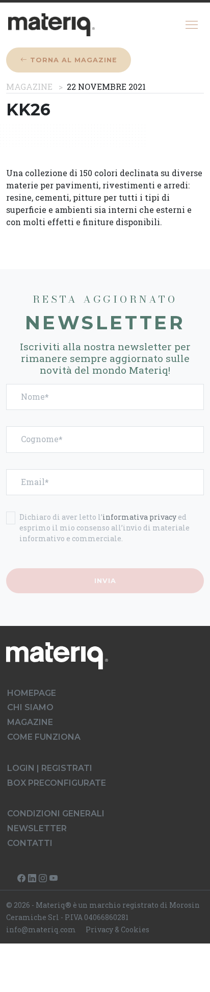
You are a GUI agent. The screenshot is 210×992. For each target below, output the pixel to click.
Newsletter (37, 828)
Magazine (29, 86)
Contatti (29, 843)
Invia (105, 581)
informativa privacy (139, 517)
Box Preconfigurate (56, 783)
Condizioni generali (55, 813)
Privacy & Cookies (117, 929)
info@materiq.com (41, 929)
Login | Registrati (49, 768)
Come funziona (44, 737)
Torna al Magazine (72, 60)
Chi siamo (30, 707)
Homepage (31, 693)
